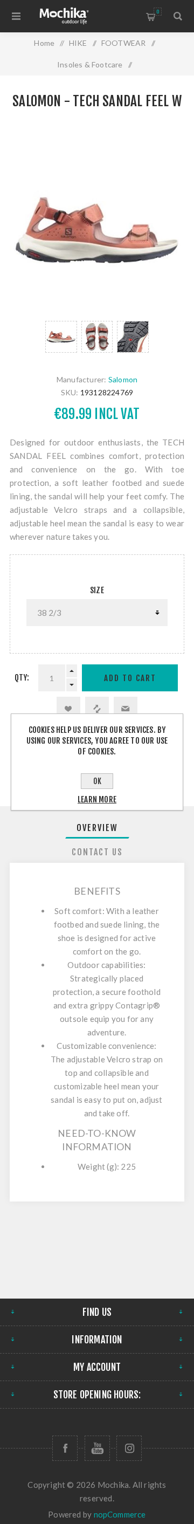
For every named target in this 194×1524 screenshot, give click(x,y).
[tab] (97, 828)
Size (97, 590)
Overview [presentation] (97, 827)
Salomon (122, 379)
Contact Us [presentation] (97, 852)
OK (97, 781)
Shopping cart (157, 12)
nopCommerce (120, 1514)
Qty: (22, 677)
